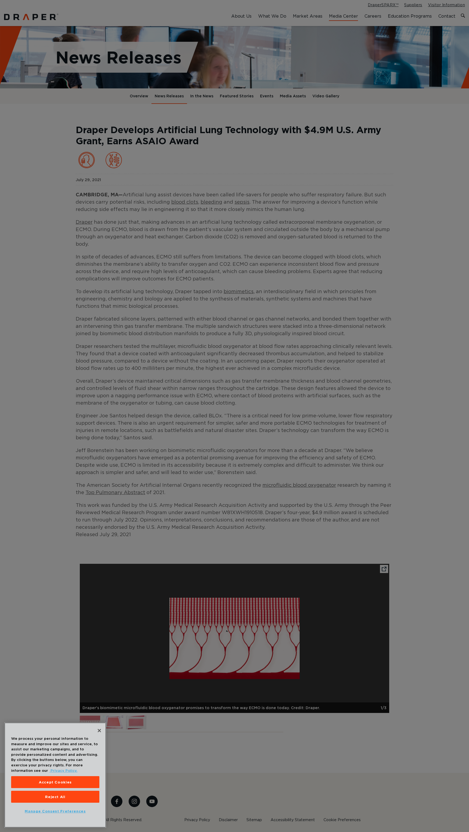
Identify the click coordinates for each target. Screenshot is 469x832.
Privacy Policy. (63, 770)
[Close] (99, 731)
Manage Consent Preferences (55, 811)
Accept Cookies (55, 782)
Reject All (55, 797)
